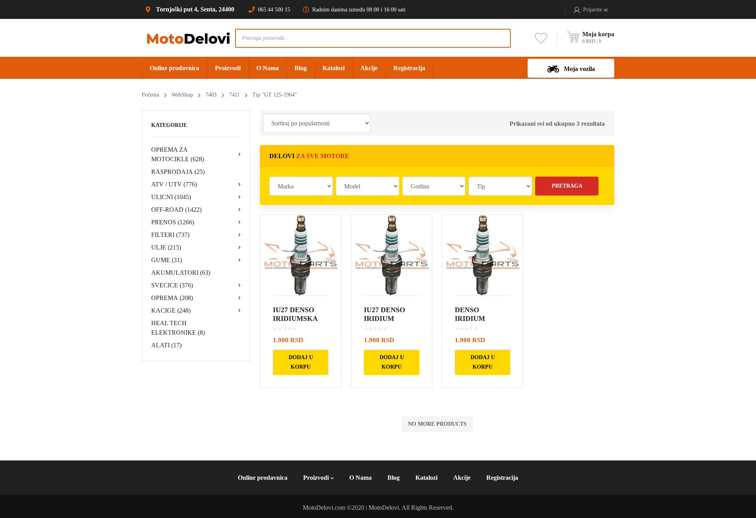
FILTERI (170, 234)
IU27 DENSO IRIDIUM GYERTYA (384, 318)
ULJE (166, 247)
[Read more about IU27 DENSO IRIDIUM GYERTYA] (391, 255)
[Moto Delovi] (188, 37)
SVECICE (172, 285)
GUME (166, 260)
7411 (234, 95)
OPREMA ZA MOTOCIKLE (177, 154)
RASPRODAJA (178, 171)
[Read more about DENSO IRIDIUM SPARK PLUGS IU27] (482, 255)
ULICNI (171, 197)
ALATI (166, 345)
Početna (150, 95)
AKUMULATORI (180, 272)
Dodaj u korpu (301, 362)
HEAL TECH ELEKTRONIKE (178, 328)
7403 (211, 95)
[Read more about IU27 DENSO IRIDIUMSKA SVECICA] (300, 255)
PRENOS (172, 222)
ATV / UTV (174, 184)
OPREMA (172, 297)
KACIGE (171, 310)
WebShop (182, 95)
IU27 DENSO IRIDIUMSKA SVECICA (295, 318)
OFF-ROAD (176, 209)
